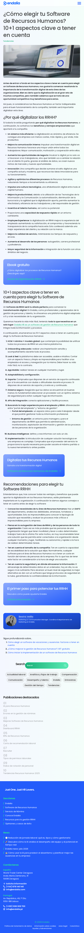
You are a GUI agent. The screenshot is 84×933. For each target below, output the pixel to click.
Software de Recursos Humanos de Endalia (32, 471)
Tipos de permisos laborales (17, 758)
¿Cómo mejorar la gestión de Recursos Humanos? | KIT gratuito (39, 648)
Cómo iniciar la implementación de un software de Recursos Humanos (42, 652)
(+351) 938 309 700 (15, 906)
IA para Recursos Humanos (16, 706)
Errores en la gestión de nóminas (19, 713)
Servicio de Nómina (14, 811)
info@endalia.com (15, 889)
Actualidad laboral (16, 674)
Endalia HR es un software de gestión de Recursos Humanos (43, 324)
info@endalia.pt (14, 909)
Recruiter (7, 751)
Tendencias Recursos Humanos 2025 (21, 773)
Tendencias (8, 41)
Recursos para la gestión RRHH (20, 819)
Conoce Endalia (13, 815)
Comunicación (15, 680)
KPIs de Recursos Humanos (16, 736)
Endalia (56, 680)
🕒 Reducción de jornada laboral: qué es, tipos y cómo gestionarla (37, 837)
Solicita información (19, 599)
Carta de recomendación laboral (19, 743)
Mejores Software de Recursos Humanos (23, 721)
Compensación (69, 674)
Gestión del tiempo (34, 685)
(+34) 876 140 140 (15, 886)
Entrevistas (70, 680)
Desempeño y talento (38, 680)
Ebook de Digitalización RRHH (24, 279)
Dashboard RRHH (11, 728)
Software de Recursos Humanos (21, 807)
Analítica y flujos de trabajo (43, 674)
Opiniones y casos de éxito (18, 823)
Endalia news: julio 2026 (16, 848)
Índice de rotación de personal (18, 765)
